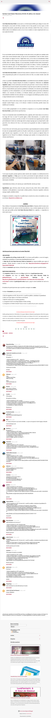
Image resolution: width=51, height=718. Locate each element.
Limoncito (8, 441)
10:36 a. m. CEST (20, 452)
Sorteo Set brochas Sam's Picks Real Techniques (20, 697)
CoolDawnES (24, 277)
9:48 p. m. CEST (14, 567)
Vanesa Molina (9, 501)
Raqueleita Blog (10, 344)
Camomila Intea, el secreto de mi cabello (19, 676)
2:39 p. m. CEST (22, 590)
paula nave (8, 567)
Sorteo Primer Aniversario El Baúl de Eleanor (20, 655)
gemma (8, 484)
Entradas (14, 631)
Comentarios (15, 632)
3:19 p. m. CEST (24, 353)
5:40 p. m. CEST (13, 466)
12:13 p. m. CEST (17, 344)
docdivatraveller (10, 412)
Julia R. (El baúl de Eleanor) (12, 590)
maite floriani (9, 537)
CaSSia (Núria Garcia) (11, 452)
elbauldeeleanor (7, 277)
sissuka (8, 394)
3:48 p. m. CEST (13, 374)
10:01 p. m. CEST (14, 441)
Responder (9, 350)
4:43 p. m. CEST (13, 386)
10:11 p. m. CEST (14, 428)
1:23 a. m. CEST (16, 520)
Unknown (8, 374)
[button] (3, 18)
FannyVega (9, 583)
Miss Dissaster (9, 520)
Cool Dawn (5, 333)
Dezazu (8, 386)
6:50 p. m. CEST (13, 484)
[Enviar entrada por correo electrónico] (3, 331)
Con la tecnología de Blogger (26, 711)
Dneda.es (8, 428)
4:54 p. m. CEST (13, 394)
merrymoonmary (28, 713)
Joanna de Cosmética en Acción (13, 353)
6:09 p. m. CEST (11, 419)
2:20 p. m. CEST (13, 550)
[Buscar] (5, 1)
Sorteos (11, 333)
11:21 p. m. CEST (16, 501)
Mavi (7, 419)
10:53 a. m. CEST (16, 537)
